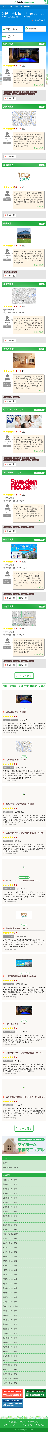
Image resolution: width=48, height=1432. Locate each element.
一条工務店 (8, 539)
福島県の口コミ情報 (10, 1207)
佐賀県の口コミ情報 (10, 1356)
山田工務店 (8, 44)
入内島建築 (8, 106)
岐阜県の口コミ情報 (10, 1265)
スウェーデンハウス (12, 472)
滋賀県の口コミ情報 (10, 1284)
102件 (24, 562)
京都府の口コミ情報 (10, 1288)
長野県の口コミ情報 (10, 1261)
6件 (23, 432)
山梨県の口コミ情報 (10, 1256)
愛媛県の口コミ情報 (10, 1342)
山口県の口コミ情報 (10, 1329)
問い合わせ (41, 1425)
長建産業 (7, 223)
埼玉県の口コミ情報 (10, 1220)
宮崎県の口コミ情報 (10, 1374)
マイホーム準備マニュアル (29, 1422)
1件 (23, 129)
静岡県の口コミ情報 (10, 1270)
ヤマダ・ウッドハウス (13, 409)
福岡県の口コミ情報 (10, 1351)
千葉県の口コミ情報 (10, 1225)
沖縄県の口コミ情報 (10, 1383)
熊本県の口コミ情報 (10, 1365)
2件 (23, 66)
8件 (23, 495)
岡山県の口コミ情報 (10, 1320)
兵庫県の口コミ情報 (10, 1297)
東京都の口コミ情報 (10, 1229)
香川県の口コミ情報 (10, 1338)
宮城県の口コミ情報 (10, 1193)
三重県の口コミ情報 (10, 1279)
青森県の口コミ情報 (10, 1184)
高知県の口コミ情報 (10, 1347)
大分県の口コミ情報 (10, 1369)
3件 (23, 629)
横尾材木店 (8, 165)
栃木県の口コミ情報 (10, 1216)
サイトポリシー (28, 1425)
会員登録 (13, 1422)
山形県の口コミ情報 (10, 1202)
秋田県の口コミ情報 (10, 1198)
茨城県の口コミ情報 (10, 1211)
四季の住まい (9, 349)
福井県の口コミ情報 (10, 1252)
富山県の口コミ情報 (10, 1243)
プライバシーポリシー (12, 1425)
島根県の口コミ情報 (10, 1315)
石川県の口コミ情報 (10, 1247)
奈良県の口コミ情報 (10, 1302)
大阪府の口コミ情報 (10, 1293)
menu (45, 3)
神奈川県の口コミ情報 (10, 1234)
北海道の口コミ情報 (10, 1180)
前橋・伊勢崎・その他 (10, 1167)
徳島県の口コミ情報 (10, 1333)
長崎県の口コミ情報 (10, 1360)
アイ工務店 (8, 606)
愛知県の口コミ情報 (10, 1275)
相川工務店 (8, 284)
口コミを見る (38, 85)
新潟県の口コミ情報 (10, 1238)
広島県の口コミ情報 (10, 1324)
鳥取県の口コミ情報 (10, 1311)
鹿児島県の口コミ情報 (10, 1378)
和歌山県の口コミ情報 (10, 1306)
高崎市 (5, 1163)
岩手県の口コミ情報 (10, 1189)
